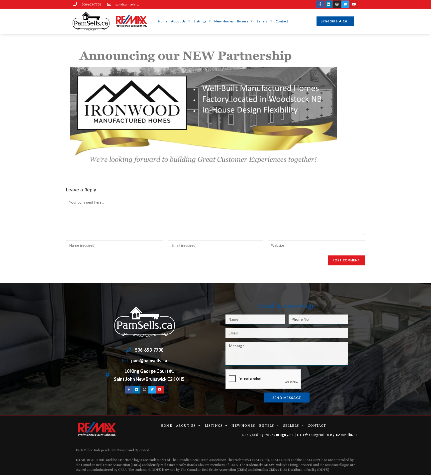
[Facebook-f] (320, 4)
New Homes (224, 21)
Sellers (262, 21)
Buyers (242, 21)
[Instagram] (337, 4)
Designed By (253, 435)
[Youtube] (354, 4)
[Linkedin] (328, 4)
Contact (282, 21)
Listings (200, 21)
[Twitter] (345, 4)
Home (163, 21)
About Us (178, 21)
